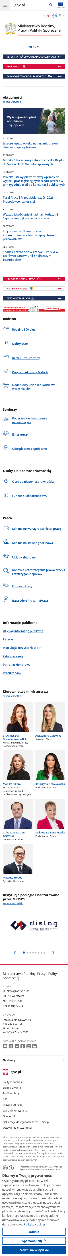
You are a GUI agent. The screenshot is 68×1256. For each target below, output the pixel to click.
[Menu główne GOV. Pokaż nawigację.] (5, 5)
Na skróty (9, 1060)
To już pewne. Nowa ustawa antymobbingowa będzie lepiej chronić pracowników (29, 235)
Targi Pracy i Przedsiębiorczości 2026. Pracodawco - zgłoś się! (28, 199)
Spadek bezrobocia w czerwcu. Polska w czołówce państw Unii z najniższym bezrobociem (30, 256)
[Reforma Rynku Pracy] (34, 278)
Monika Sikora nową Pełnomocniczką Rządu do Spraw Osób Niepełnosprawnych (33, 162)
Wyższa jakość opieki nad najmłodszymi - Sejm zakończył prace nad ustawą (31, 216)
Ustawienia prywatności (17, 1127)
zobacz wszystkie (12, 101)
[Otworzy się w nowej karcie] (5, 1046)
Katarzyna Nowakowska (50, 784)
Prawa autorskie (12, 1104)
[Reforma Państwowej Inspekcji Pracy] (34, 56)
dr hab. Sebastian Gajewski (14, 834)
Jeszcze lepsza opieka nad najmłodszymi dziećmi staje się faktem (30, 145)
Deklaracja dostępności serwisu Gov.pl (26, 1122)
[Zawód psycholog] (34, 76)
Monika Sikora (12, 784)
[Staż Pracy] (34, 66)
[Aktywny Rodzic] (34, 288)
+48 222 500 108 (12, 1023)
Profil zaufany (11, 1093)
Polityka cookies (12, 1082)
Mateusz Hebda (12, 877)
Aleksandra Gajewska (48, 735)
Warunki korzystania (15, 1110)
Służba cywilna (12, 1087)
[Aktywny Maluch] (34, 298)
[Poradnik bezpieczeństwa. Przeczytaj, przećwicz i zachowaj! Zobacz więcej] (34, 309)
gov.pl (15, 1072)
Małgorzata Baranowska (50, 832)
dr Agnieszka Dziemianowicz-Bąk (15, 737)
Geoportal (9, 1116)
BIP (5, 1099)
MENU (32, 47)
